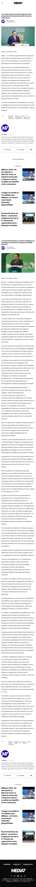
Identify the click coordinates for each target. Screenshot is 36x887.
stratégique (11, 744)
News (29, 117)
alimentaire (17, 741)
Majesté (29, 741)
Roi (20, 743)
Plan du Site (28, 864)
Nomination (11, 118)
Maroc (25, 117)
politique (10, 743)
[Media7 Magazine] (18, 3)
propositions (18, 118)
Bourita (23, 741)
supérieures (26, 118)
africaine (10, 741)
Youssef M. (11, 20)
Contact (17, 864)
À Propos (7, 864)
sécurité (24, 743)
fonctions (10, 117)
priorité (16, 743)
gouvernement (18, 117)
